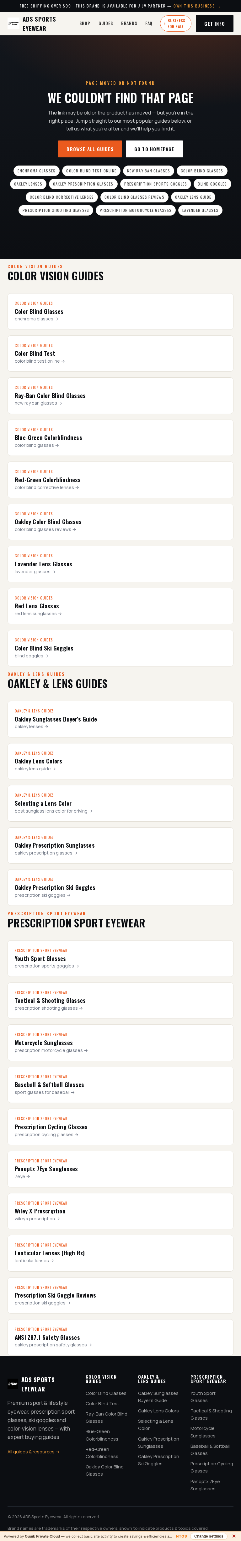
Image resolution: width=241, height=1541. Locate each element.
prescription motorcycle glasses (136, 210)
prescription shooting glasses (56, 210)
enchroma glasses (37, 171)
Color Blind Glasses (106, 1393)
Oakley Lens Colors (158, 1411)
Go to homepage (154, 148)
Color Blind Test (102, 1403)
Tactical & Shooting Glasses (211, 1414)
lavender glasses (200, 210)
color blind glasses (202, 171)
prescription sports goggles (155, 184)
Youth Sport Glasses (203, 1396)
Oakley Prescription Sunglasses (158, 1442)
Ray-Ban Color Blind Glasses (106, 1417)
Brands (129, 23)
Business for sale (176, 23)
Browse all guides (90, 148)
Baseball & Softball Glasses (210, 1449)
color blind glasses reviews (134, 197)
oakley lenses (28, 184)
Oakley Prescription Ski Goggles (158, 1460)
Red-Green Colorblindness (102, 1452)
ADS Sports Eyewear (39, 23)
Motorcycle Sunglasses (203, 1431)
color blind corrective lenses (62, 197)
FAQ (149, 23)
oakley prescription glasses (83, 184)
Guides (106, 23)
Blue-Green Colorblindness (102, 1434)
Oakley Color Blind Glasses (105, 1470)
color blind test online (91, 171)
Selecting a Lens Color (155, 1424)
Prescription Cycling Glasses (211, 1467)
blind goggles (212, 184)
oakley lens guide (193, 197)
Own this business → (197, 6)
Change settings (208, 1536)
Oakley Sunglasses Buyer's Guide (158, 1396)
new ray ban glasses (148, 171)
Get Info (214, 23)
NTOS (181, 1536)
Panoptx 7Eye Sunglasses (205, 1485)
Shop (84, 23)
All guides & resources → (34, 1452)
